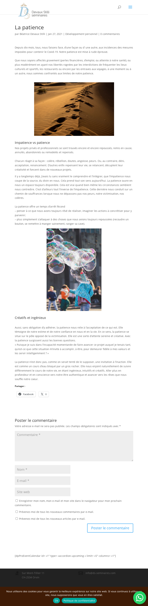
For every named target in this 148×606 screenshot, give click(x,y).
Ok (56, 600)
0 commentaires (110, 34)
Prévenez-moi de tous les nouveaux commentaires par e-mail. (56, 512)
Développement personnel (81, 34)
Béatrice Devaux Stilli (32, 34)
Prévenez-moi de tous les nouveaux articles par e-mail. (52, 518)
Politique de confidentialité (79, 600)
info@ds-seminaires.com (101, 573)
